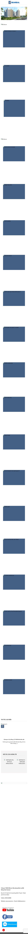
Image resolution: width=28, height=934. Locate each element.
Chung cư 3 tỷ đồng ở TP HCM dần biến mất (14, 739)
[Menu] (2, 2)
